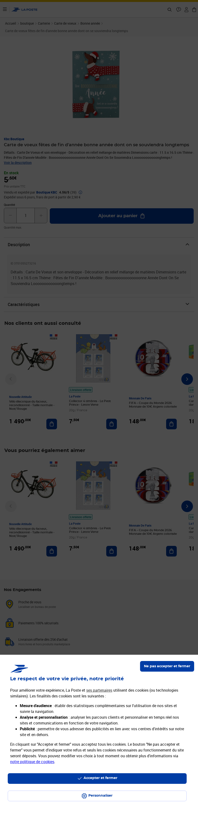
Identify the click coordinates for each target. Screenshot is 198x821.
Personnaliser (100, 795)
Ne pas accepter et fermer (167, 666)
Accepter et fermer (100, 778)
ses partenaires (99, 690)
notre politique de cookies (32, 761)
